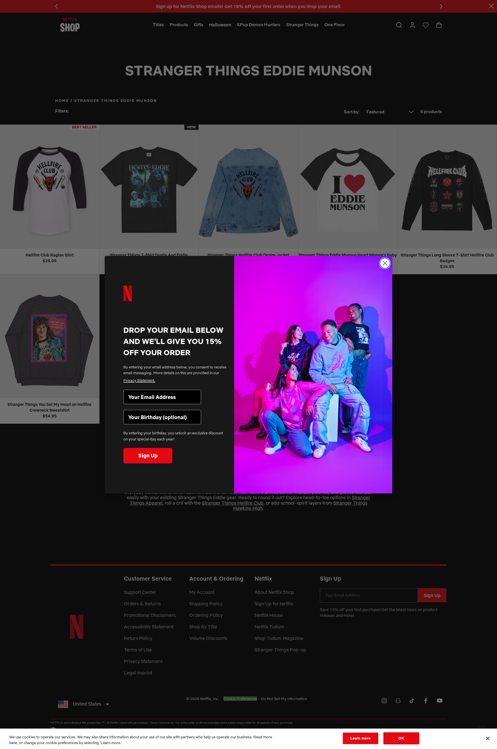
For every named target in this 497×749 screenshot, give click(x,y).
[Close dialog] (385, 263)
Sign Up (148, 455)
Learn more (360, 738)
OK (401, 738)
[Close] (487, 738)
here (13, 742)
